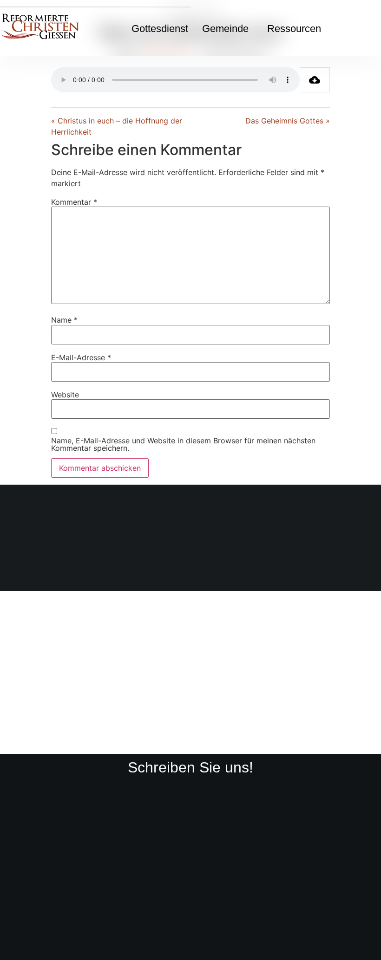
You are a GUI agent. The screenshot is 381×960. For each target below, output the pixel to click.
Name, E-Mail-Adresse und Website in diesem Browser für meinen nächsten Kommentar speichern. (183, 444)
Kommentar (74, 202)
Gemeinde (225, 28)
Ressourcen (294, 28)
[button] (227, 29)
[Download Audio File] (315, 79)
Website (65, 394)
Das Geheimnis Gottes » (287, 120)
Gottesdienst (159, 28)
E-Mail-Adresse (81, 357)
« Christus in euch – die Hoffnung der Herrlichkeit (116, 126)
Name (64, 320)
